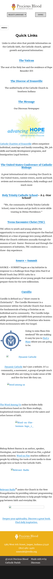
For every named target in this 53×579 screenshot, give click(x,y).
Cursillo (27, 291)
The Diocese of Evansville (27, 81)
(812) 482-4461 (26, 548)
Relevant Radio (7, 489)
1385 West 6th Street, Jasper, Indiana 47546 (26, 544)
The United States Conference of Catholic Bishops (26, 166)
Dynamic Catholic (14, 366)
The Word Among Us (10, 404)
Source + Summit (26, 260)
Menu (4, 28)
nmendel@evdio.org (26, 551)
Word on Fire (23, 455)
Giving (40, 15)
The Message (26, 101)
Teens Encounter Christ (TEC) (26, 222)
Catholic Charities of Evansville (15, 144)
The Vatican (26, 60)
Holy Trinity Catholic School (20, 195)
